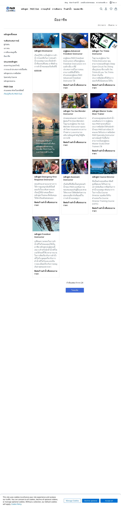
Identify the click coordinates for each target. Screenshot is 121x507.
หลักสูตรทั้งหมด (10, 34)
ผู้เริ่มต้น (7, 44)
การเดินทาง (57, 9)
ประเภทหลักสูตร (10, 61)
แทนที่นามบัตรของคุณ (88, 3)
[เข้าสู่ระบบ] (106, 9)
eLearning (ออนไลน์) (11, 65)
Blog (66, 3)
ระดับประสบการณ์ (11, 40)
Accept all (109, 501)
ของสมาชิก (78, 9)
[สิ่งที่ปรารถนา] (111, 9)
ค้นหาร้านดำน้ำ (74, 3)
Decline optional (90, 501)
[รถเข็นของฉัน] (115, 9)
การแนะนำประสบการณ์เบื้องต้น (15, 69)
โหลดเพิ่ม (74, 290)
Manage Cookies (72, 501)
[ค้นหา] (101, 9)
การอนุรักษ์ (45, 9)
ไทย (112, 2)
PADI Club (34, 9)
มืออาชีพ (7, 56)
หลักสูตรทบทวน (9, 81)
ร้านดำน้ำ (68, 9)
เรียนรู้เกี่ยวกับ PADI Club (13, 94)
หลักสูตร (24, 9)
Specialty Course (10, 77)
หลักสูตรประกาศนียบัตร (12, 73)
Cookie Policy (16, 504)
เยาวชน (7, 48)
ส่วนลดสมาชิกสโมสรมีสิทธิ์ (14, 90)
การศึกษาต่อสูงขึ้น (10, 52)
